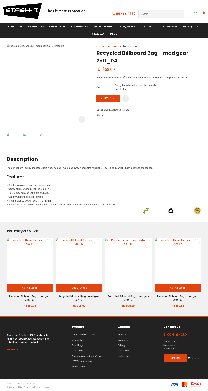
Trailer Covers (78, 366)
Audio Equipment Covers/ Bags (87, 356)
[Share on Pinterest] (119, 115)
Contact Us (123, 340)
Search (180, 14)
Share (99, 115)
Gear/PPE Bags (128, 26)
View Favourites (195, 14)
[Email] (114, 115)
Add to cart (108, 98)
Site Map (18, 383)
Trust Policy (123, 350)
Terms (113, 34)
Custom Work (79, 26)
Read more (12, 350)
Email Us (175, 357)
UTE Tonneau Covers (82, 361)
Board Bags (170, 26)
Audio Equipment (104, 26)
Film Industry (57, 26)
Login (189, 14)
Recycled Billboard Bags (107, 46)
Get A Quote (190, 26)
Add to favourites (48, 242)
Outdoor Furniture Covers (84, 334)
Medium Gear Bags (128, 46)
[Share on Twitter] (110, 115)
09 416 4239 (125, 14)
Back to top (30, 383)
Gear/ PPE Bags (79, 350)
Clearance (97, 34)
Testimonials (124, 356)
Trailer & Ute (150, 26)
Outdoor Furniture (32, 26)
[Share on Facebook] (105, 116)
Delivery (121, 345)
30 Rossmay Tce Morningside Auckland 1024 (171, 345)
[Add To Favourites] (125, 98)
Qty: (98, 87)
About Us (122, 334)
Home (11, 26)
